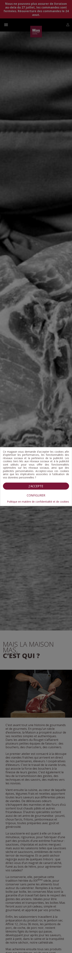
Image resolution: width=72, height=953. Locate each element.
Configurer (36, 495)
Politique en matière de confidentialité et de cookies (38, 501)
